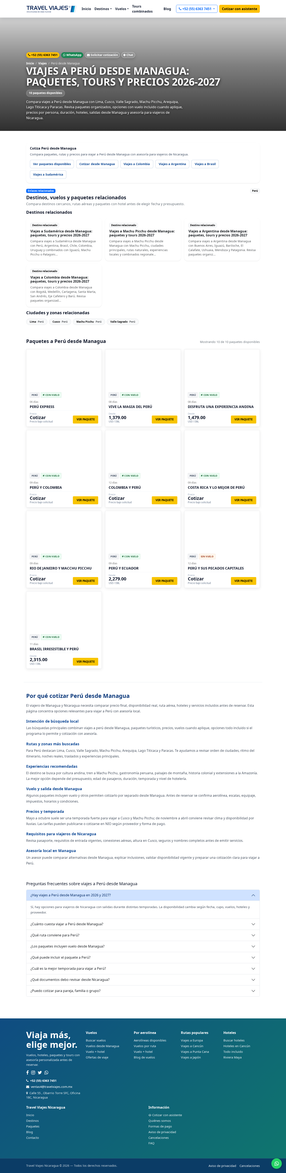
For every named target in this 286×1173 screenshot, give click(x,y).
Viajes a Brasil (205, 164)
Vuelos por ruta (145, 1046)
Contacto (32, 1137)
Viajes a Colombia (137, 164)
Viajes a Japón (191, 1057)
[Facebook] (27, 1072)
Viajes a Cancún (192, 1046)
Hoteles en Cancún (236, 1046)
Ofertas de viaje (97, 1057)
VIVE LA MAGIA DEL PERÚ (130, 406)
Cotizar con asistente (239, 9)
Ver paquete (86, 419)
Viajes (42, 63)
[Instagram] (33, 1072)
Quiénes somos (159, 1120)
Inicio (86, 9)
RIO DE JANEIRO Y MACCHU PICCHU (61, 568)
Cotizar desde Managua (97, 164)
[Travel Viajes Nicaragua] (51, 9)
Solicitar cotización (104, 55)
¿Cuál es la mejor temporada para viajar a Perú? (68, 968)
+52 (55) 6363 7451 (197, 9)
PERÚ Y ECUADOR (124, 568)
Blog (167, 9)
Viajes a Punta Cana (195, 1051)
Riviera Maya (232, 1057)
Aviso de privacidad (162, 1132)
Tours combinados (142, 9)
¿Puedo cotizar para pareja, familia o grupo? (65, 990)
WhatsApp (73, 55)
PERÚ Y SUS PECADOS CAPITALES (216, 568)
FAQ (151, 1143)
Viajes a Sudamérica (48, 174)
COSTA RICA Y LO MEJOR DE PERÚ (216, 487)
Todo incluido (233, 1051)
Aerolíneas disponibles (150, 1040)
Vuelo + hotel (95, 1051)
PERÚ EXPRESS (42, 406)
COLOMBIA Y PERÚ (125, 487)
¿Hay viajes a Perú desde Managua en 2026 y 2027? (71, 895)
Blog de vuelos (144, 1057)
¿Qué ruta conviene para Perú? (55, 935)
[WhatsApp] (46, 1072)
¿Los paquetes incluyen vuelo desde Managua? (67, 946)
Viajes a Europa (192, 1040)
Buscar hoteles (234, 1040)
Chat (129, 55)
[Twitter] (40, 1072)
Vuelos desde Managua (102, 1046)
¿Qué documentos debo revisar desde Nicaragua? (70, 979)
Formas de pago (160, 1126)
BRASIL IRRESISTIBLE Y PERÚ (54, 648)
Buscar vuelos (96, 1040)
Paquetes (32, 1126)
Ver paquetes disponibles (52, 164)
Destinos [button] (101, 9)
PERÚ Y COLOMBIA (46, 487)
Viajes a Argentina (172, 164)
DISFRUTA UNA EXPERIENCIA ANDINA (221, 406)
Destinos (32, 1120)
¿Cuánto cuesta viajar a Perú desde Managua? (67, 924)
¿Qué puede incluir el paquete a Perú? (60, 957)
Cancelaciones (158, 1137)
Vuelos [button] (120, 9)
